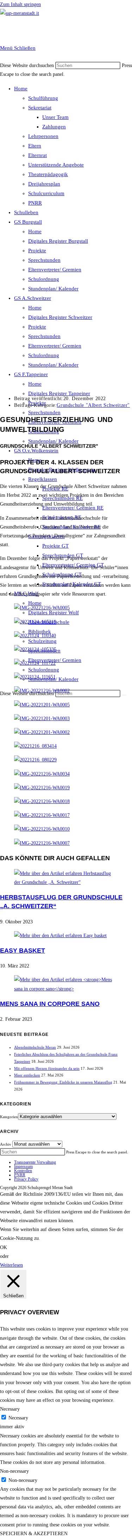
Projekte (37, 250)
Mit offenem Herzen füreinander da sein (47, 1068)
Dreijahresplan (44, 184)
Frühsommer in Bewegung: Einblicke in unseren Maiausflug (63, 1082)
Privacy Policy (26, 1179)
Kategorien (9, 1117)
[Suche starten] (124, 695)
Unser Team (55, 117)
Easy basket (22, 950)
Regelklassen (42, 479)
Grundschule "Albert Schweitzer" (93, 405)
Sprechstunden (44, 260)
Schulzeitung (42, 641)
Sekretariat (39, 107)
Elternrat (37, 155)
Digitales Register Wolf (53, 612)
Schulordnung (43, 279)
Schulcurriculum (46, 193)
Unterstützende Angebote (56, 165)
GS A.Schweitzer (32, 298)
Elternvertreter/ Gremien (54, 269)
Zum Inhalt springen (20, 4)
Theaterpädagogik (48, 174)
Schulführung (43, 98)
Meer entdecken (27, 1075)
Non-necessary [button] (14, 1471)
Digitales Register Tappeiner (59, 393)
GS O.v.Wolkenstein (36, 450)
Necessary (18, 1418)
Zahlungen (54, 126)
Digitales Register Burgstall (58, 241)
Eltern (34, 146)
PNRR (35, 203)
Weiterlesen (11, 1265)
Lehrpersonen (43, 136)
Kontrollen (23, 1170)
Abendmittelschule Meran (35, 1047)
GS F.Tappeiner (31, 374)
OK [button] (3, 1247)
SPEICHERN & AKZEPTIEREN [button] (34, 1533)
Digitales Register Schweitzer (60, 317)
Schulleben (26, 212)
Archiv (5, 1144)
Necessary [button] (10, 1409)
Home (20, 88)
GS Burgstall (28, 222)
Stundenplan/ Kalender (53, 288)
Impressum (23, 1166)
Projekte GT (55, 546)
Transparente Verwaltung (35, 1162)
